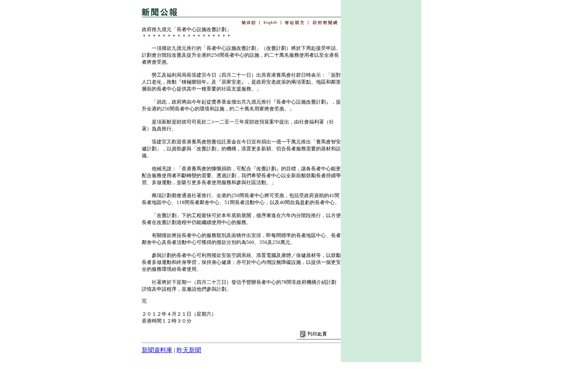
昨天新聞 (189, 350)
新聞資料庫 (157, 350)
